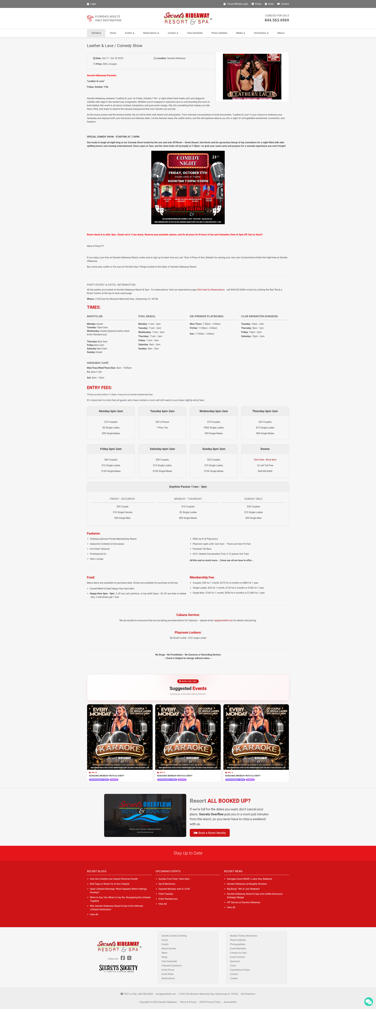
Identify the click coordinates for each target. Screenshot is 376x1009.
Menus (280, 33)
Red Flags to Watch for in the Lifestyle (109, 883)
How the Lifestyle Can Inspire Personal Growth (114, 878)
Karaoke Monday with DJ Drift (174, 888)
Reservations (150, 33)
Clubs (233, 965)
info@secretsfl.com (166, 994)
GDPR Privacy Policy (210, 1002)
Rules (270, 3)
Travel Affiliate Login (237, 3)
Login (93, 3)
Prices (258, 3)
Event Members (238, 948)
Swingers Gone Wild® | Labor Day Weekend (249, 878)
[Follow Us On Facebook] (123, 958)
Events (128, 33)
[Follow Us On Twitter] (129, 958)
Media (239, 33)
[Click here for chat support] (368, 1001)
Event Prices (168, 969)
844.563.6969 (277, 20)
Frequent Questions (172, 965)
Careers (234, 978)
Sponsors (235, 961)
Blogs (164, 957)
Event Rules (168, 974)
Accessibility (230, 1002)
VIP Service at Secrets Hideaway (243, 902)
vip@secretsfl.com (223, 620)
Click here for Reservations (210, 289)
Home (113, 33)
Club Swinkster (195, 33)
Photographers (237, 944)
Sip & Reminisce (166, 883)
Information (260, 33)
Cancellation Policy (240, 969)
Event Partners (237, 957)
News (164, 952)
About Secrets (169, 948)
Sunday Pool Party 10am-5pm (174, 878)
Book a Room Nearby (212, 833)
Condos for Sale (277, 15)
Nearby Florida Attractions (243, 935)
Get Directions (248, 994)
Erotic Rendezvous (168, 898)
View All (94, 914)
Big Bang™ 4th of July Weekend (243, 888)
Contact (284, 3)
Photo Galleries (219, 33)
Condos (172, 33)
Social (95, 33)
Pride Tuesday (165, 893)
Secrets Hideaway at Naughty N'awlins (247, 883)
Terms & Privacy (188, 1002)
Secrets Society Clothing (174, 935)
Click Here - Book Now (265, 459)
